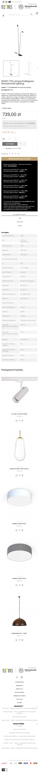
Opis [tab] (19, 218)
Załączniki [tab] (20, 222)
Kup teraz (10, 144)
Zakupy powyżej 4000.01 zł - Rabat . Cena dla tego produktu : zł (15, 191)
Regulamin (19, 685)
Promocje (20, 699)
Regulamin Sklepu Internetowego (19, 733)
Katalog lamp (19, 682)
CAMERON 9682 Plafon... (19, 578)
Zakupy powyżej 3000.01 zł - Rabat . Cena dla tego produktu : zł (15, 186)
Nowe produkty (19, 692)
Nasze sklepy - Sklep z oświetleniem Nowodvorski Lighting (19, 748)
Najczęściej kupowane (19, 717)
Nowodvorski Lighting (24, 87)
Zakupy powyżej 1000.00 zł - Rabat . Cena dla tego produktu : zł (15, 170)
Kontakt (19, 702)
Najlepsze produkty (19, 696)
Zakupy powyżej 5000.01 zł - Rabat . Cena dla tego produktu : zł (15, 197)
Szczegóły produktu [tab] (19, 214)
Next (38, 68)
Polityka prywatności (19, 729)
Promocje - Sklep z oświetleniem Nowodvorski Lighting (20, 708)
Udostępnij (9, 154)
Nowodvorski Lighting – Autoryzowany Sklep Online (19, 736)
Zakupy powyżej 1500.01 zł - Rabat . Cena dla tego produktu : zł (15, 176)
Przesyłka (19, 726)
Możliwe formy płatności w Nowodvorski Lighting (19, 739)
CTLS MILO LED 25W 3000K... (19, 414)
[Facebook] (17, 678)
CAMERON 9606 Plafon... (19, 524)
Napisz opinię (6, 108)
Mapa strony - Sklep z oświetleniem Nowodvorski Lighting (19, 720)
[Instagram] (22, 678)
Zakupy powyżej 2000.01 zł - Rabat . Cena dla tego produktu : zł (15, 181)
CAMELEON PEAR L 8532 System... (19, 469)
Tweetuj (12, 154)
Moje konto (19, 689)
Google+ (15, 154)
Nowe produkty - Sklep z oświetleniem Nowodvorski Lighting (19, 712)
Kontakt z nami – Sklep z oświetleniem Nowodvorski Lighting (19, 744)
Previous (1, 68)
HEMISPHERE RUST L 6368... (19, 633)
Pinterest (18, 154)
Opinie (20, 225)
